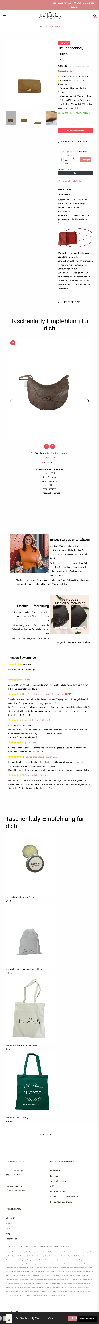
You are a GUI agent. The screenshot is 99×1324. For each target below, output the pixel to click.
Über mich (10, 1218)
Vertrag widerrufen (87, 1318)
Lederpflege (71, 302)
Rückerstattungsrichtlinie (61, 1202)
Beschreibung (71, 181)
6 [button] (56, 462)
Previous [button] (10, 401)
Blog (8, 1233)
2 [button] (45, 462)
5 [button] (53, 462)
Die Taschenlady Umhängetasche (49, 453)
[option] (49, 401)
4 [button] (51, 462)
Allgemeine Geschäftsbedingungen (65, 1197)
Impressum (55, 1176)
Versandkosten (84, 66)
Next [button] (88, 401)
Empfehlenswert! (29, 742)
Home (39, 26)
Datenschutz (55, 1170)
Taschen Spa (11, 1239)
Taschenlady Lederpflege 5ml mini (70, 158)
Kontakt (9, 1223)
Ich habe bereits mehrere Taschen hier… (39, 757)
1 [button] (42, 462)
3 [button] (48, 462)
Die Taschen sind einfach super (35, 775)
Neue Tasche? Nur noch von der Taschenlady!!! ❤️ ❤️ (46, 694)
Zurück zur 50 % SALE (51, 1135)
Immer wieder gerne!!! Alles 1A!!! (36, 720)
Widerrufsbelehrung (59, 1181)
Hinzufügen (85, 159)
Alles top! (26, 680)
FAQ (8, 1228)
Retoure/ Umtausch (59, 1191)
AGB (52, 1186)
